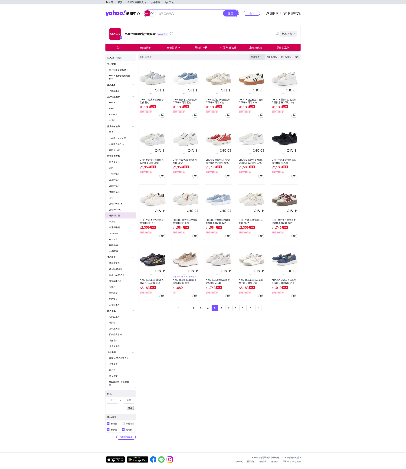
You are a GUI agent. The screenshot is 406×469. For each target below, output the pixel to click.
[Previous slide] (140, 78)
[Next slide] (165, 78)
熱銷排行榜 (201, 47)
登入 (251, 13)
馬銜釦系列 (283, 47)
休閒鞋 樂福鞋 (228, 47)
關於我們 (251, 461)
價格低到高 (271, 56)
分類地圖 (296, 461)
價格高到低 (286, 56)
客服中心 (239, 461)
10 (249, 308)
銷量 (297, 56)
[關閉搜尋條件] (152, 13)
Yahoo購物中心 (122, 13)
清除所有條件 (126, 437)
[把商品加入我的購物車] (162, 116)
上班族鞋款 (255, 47)
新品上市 (287, 34)
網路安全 (275, 461)
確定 (130, 407)
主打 (119, 47)
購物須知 (263, 461)
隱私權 (286, 461)
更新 (298, 457)
